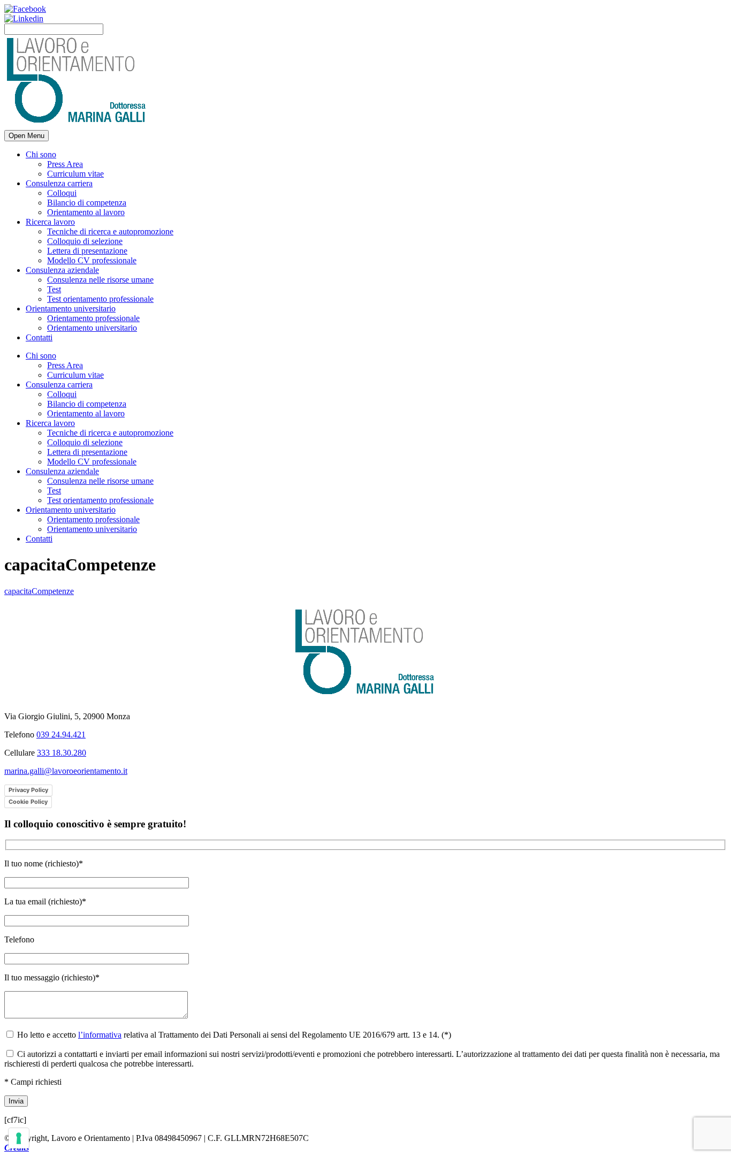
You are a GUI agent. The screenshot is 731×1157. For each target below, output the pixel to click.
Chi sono (41, 154)
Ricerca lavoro (50, 221)
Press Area (65, 164)
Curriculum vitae (75, 173)
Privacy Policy (28, 790)
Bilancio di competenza (86, 202)
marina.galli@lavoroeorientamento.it (65, 770)
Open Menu (26, 136)
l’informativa (99, 1034)
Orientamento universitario (71, 308)
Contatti (39, 337)
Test (54, 289)
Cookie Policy (28, 801)
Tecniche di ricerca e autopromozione (110, 231)
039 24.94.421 (61, 734)
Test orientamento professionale (100, 298)
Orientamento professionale (93, 318)
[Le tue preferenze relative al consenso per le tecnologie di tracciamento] (19, 1138)
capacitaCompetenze (39, 591)
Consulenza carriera (59, 183)
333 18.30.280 (61, 752)
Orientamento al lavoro (86, 212)
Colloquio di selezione (85, 241)
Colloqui (62, 192)
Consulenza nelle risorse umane (100, 279)
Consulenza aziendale (62, 270)
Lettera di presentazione (87, 250)
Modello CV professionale (91, 260)
